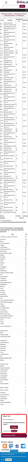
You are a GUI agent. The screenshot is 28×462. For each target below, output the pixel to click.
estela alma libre (4, 370)
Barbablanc (3, 344)
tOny (1, 381)
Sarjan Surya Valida (5, 368)
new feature (14, 431)
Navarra (10, 302)
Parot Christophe (4, 379)
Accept (2, 459)
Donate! (14, 427)
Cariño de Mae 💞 (4, 342)
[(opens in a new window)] (11, 446)
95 (25, 249)
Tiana (10, 253)
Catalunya (4, 267)
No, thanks (8, 459)
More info (23, 456)
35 (25, 263)
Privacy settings (14, 450)
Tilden (1, 352)
